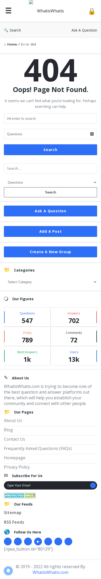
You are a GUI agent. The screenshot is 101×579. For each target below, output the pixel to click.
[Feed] (68, 541)
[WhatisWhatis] (49, 11)
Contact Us (14, 439)
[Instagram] (48, 541)
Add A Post (50, 231)
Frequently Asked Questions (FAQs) (38, 448)
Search (15, 30)
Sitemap (12, 512)
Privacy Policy (17, 467)
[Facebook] (8, 541)
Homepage (14, 458)
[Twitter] (18, 541)
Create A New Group (50, 251)
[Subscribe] (93, 485)
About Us (13, 420)
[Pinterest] (58, 541)
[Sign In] (92, 11)
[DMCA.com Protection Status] (20, 495)
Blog (8, 430)
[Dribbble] (28, 541)
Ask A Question (84, 30)
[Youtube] (38, 541)
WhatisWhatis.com (50, 572)
